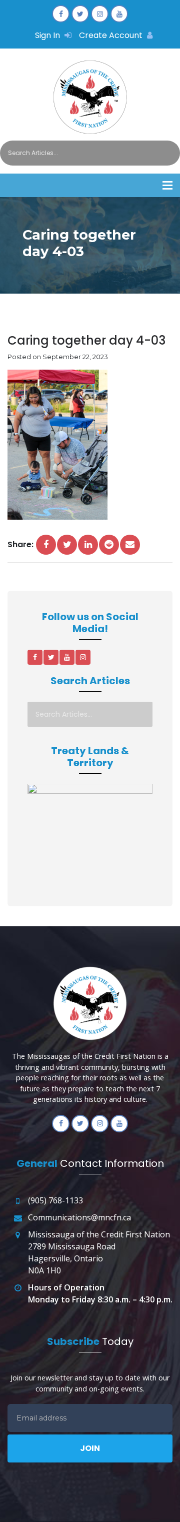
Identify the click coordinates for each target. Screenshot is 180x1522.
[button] (167, 185)
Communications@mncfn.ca (79, 1217)
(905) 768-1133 (55, 1200)
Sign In (48, 35)
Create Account (111, 35)
